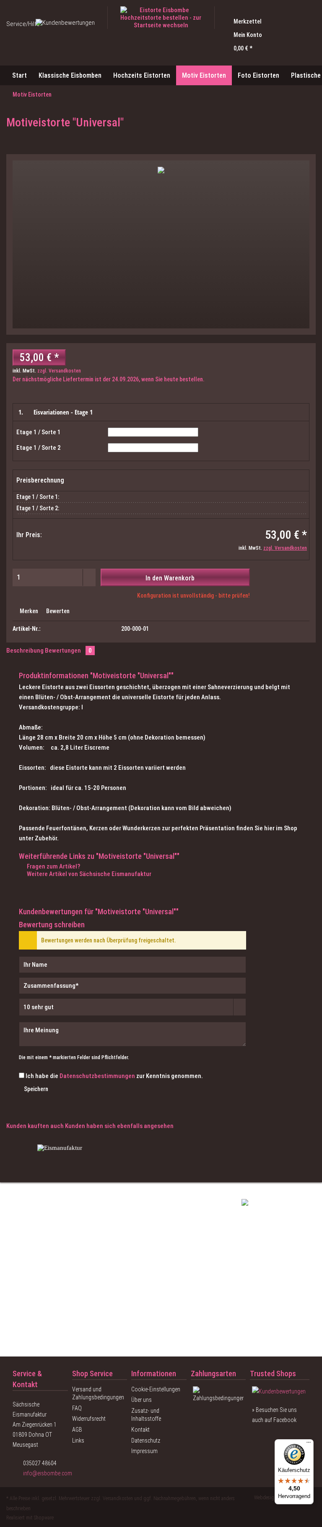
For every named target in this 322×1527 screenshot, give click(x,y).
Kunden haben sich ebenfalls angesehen (119, 1126)
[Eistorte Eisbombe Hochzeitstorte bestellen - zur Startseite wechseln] (161, 17)
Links (78, 1440)
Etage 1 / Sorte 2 (38, 447)
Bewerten (57, 611)
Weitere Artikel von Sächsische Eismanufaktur (88, 874)
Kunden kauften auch (35, 1126)
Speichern (36, 1089)
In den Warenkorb (170, 578)
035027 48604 (40, 1463)
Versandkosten (118, 1498)
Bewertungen (68, 650)
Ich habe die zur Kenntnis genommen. (114, 1076)
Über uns (141, 1399)
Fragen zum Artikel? (53, 866)
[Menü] (309, 1444)
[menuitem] (268, 21)
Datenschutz (145, 1440)
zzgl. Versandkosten (59, 371)
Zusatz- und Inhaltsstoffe (146, 1414)
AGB (77, 1429)
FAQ (77, 1408)
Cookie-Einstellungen (155, 1389)
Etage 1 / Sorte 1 (38, 432)
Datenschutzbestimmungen (97, 1076)
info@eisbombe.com (47, 1473)
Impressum (144, 1451)
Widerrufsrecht (89, 1418)
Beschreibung (25, 650)
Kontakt (140, 1429)
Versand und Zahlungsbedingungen (98, 1393)
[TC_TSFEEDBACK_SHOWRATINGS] (279, 1391)
